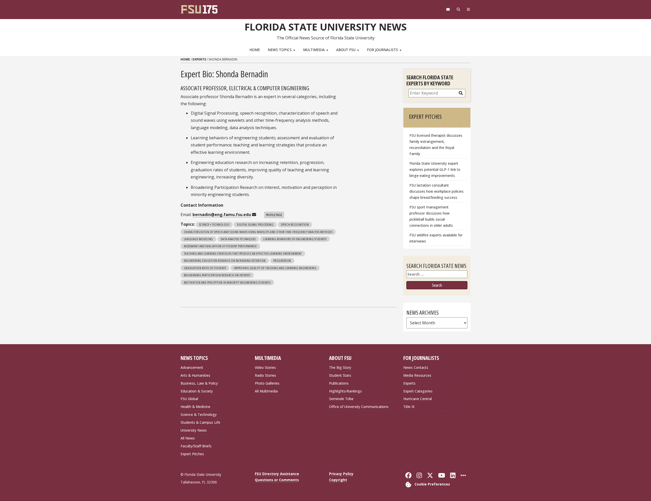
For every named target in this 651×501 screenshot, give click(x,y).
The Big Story (340, 367)
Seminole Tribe (341, 398)
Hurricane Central (417, 398)
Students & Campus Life (200, 422)
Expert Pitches (192, 453)
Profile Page (274, 214)
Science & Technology (199, 414)
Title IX (409, 406)
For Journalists (383, 49)
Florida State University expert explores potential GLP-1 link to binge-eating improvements (434, 169)
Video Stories (265, 367)
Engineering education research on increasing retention (225, 260)
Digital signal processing (255, 224)
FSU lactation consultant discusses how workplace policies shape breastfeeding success (436, 191)
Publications (339, 383)
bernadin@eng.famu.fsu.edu (222, 214)
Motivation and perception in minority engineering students (227, 282)
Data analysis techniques (238, 239)
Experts (199, 59)
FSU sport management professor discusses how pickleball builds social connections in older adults (431, 216)
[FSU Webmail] (448, 9)
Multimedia (314, 49)
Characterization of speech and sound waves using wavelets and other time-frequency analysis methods (258, 232)
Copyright (338, 479)
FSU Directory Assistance (277, 473)
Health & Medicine (195, 406)
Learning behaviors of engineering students (295, 239)
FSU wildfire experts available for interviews (436, 238)
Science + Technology (214, 224)
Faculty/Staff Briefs (196, 446)
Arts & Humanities (195, 375)
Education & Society (197, 391)
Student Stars (340, 375)
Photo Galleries (267, 383)
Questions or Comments (277, 479)
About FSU (346, 49)
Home (254, 49)
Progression (282, 260)
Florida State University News (326, 26)
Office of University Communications (359, 406)
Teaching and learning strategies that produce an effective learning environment (243, 253)
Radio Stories (265, 375)
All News (188, 438)
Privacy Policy (341, 473)
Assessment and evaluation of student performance (220, 246)
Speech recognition (295, 224)
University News (194, 430)
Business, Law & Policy (199, 383)
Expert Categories (418, 391)
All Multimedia (266, 391)
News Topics (280, 49)
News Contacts (415, 367)
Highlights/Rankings (345, 391)
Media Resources (417, 375)
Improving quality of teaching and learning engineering (275, 268)
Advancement (192, 367)
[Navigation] (469, 9)
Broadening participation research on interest (217, 275)
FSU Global (189, 398)
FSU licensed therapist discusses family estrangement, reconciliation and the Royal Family (435, 144)
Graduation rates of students (205, 268)
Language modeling (198, 239)
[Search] (458, 9)
